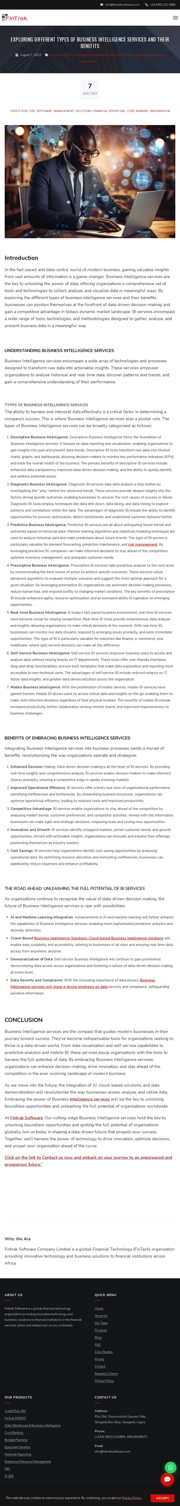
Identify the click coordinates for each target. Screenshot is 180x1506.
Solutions (112, 55)
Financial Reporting (18, 1454)
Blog (98, 1337)
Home (99, 1309)
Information (89, 61)
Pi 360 (9, 1476)
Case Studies (104, 1352)
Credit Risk (57, 55)
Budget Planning (16, 1440)
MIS (7, 1469)
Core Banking (14, 1433)
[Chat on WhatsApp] (170, 1467)
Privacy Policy (104, 1381)
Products (101, 1330)
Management (96, 55)
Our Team (101, 1323)
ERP (69, 55)
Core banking (157, 55)
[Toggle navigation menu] (175, 17)
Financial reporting (133, 55)
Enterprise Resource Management (28, 1462)
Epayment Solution (17, 1447)
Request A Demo (106, 1374)
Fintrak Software (26, 1118)
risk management (142, 544)
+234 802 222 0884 (162, 5)
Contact (100, 1366)
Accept (162, 1498)
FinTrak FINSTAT (15, 1418)
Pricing (99, 1359)
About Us (101, 1316)
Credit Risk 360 (15, 1411)
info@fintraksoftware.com (122, 5)
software (79, 55)
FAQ (98, 1345)
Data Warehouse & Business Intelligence (32, 1425)
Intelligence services (90, 1099)
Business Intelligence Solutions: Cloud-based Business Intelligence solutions (98, 938)
